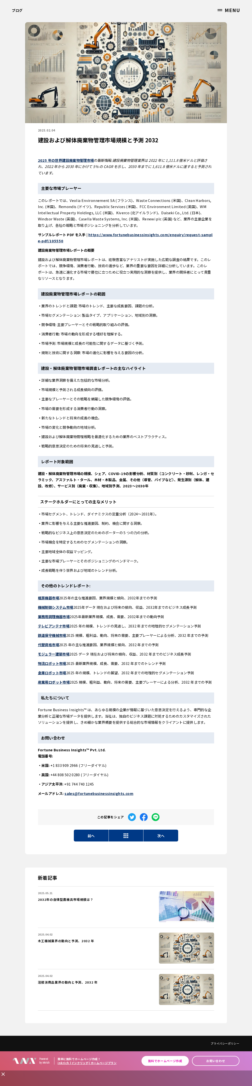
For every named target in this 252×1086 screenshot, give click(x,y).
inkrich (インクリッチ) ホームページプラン (87, 1063)
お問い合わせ (215, 1061)
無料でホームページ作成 (165, 1061)
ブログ (17, 10)
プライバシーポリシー (225, 1043)
